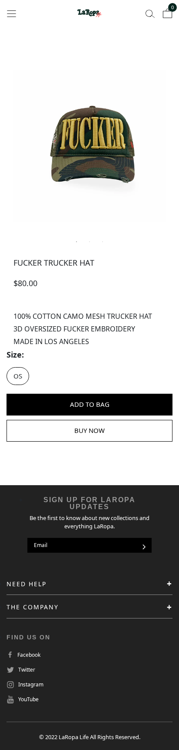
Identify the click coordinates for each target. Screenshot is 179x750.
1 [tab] (76, 241)
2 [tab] (89, 241)
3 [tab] (102, 241)
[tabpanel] (89, 146)
